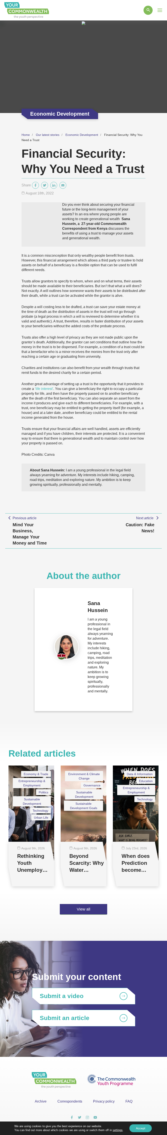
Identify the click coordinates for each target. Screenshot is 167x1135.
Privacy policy (104, 1101)
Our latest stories (47, 135)
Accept (140, 1128)
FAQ (128, 1101)
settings (118, 1130)
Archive (41, 1101)
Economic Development (81, 135)
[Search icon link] (148, 10)
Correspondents (69, 1101)
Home (26, 135)
